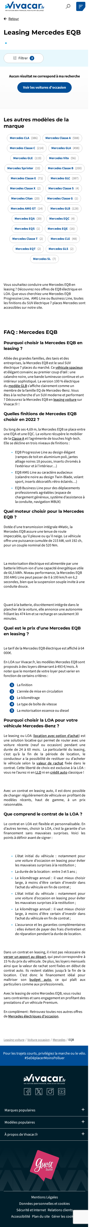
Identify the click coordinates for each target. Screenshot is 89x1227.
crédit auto (58, 772)
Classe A (18, 438)
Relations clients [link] (58, 1210)
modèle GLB (17, 385)
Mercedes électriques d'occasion (33, 1016)
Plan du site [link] (39, 1216)
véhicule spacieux (69, 367)
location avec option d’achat (56, 735)
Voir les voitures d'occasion (44, 87)
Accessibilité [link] (19, 1216)
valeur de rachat (50, 763)
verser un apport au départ (25, 956)
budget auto (40, 979)
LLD (38, 772)
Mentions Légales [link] (42, 1197)
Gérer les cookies (63, 1216)
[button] (68, 6)
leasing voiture (64, 399)
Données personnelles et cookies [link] (43, 1203)
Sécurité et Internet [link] (29, 1210)
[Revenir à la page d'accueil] (25, 6)
